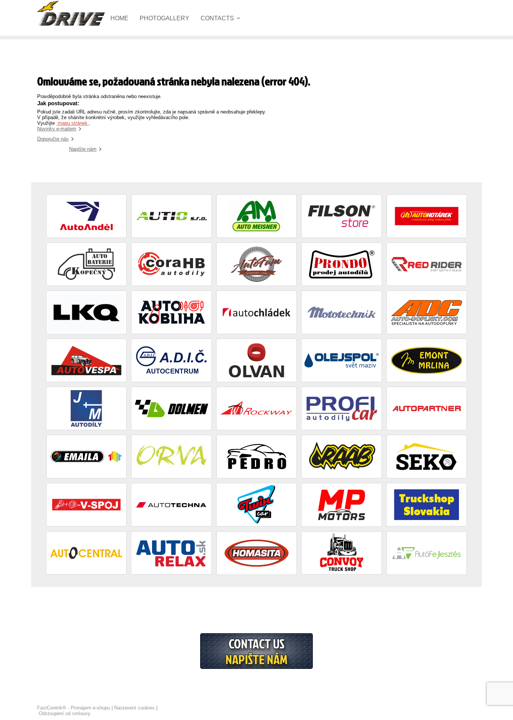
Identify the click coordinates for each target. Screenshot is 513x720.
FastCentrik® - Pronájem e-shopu (73, 708)
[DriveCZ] (71, 13)
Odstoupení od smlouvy (65, 713)
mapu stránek (72, 123)
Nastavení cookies (134, 708)
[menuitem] (125, 18)
